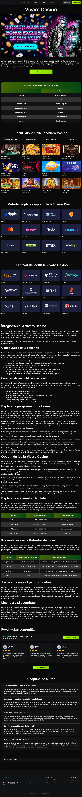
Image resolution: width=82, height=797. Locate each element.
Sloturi (70, 139)
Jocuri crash (50, 139)
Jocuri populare (9, 139)
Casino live (29, 139)
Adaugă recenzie (71, 637)
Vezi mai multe (41, 667)
